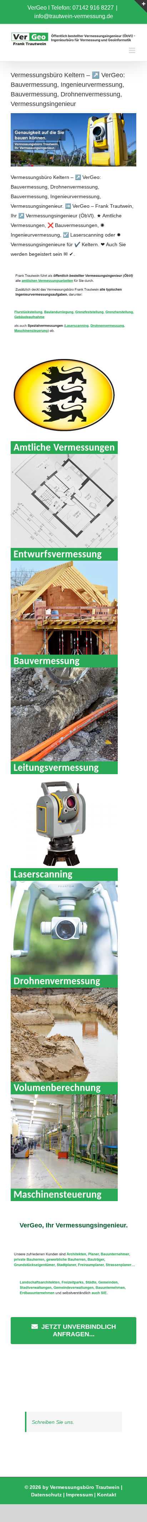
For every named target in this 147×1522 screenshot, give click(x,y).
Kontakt (106, 1494)
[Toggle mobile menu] (132, 50)
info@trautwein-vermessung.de (73, 16)
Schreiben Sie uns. (53, 1422)
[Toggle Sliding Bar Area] (140, 6)
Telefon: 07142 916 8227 (82, 8)
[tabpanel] (73, 1295)
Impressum (79, 1494)
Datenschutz (46, 1494)
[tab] (73, 1225)
